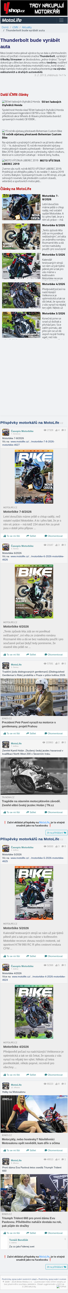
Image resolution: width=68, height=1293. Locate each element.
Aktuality (27, 27)
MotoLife (16, 664)
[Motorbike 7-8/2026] (34, 207)
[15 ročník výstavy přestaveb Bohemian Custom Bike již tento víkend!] (34, 142)
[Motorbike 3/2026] (34, 324)
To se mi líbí (13, 536)
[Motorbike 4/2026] (34, 295)
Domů (5, 27)
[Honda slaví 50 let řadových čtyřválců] (34, 113)
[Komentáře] (63, 430)
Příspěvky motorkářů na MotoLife (31, 423)
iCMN (15, 27)
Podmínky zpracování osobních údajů (19, 1279)
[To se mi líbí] (56, 430)
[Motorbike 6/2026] (34, 236)
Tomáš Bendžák (18, 1240)
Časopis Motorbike (22, 431)
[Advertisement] (34, 379)
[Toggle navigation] (61, 20)
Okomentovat (55, 536)
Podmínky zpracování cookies (52, 1279)
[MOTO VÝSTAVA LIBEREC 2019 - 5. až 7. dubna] (34, 172)
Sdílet (32, 536)
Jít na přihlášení (55, 832)
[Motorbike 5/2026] (34, 266)
